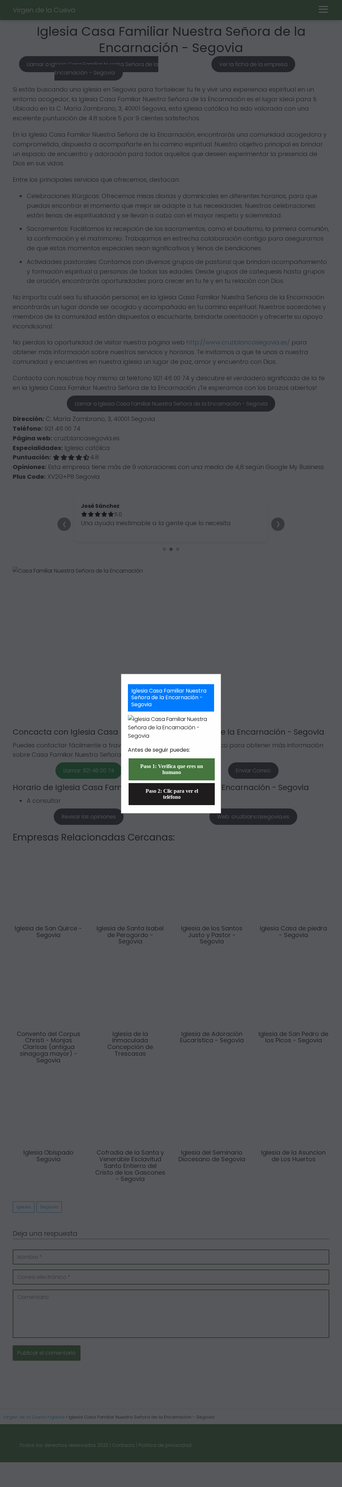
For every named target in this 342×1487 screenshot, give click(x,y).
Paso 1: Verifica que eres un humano (171, 769)
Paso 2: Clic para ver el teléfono (172, 794)
